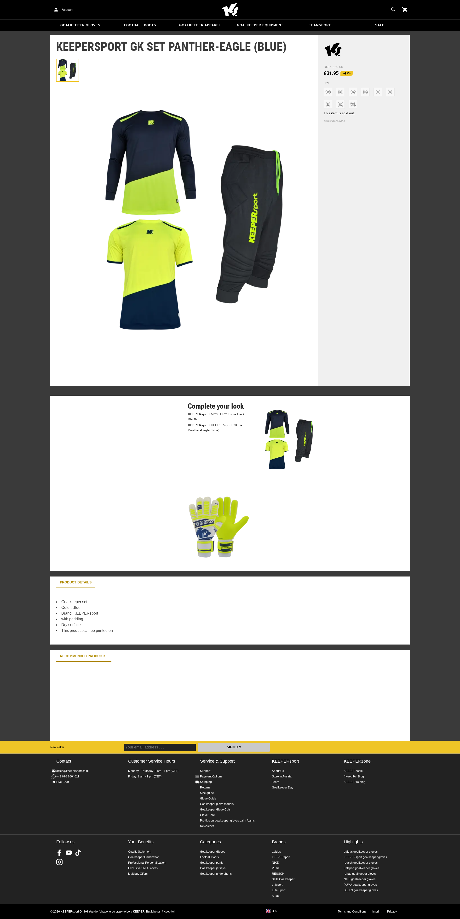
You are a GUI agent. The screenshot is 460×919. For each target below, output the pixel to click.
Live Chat (62, 782)
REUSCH (278, 873)
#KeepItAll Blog (354, 776)
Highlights (353, 841)
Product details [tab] (76, 582)
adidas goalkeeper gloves (361, 851)
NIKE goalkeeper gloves (359, 879)
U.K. (275, 911)
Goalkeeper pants (211, 862)
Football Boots (140, 25)
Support (205, 771)
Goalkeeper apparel (200, 25)
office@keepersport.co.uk (72, 771)
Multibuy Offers (138, 873)
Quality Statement (139, 851)
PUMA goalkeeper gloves (360, 884)
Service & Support (217, 761)
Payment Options (211, 776)
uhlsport (277, 884)
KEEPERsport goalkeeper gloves (365, 857)
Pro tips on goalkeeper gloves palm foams (227, 820)
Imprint (376, 911)
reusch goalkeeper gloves (361, 862)
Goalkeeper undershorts (216, 873)
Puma (276, 868)
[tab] (67, 70)
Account (67, 9)
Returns (205, 787)
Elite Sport (278, 890)
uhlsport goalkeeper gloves (361, 868)
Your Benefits (141, 841)
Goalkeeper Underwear (143, 857)
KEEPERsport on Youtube (69, 853)
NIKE (275, 862)
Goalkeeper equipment (260, 25)
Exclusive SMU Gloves (143, 868)
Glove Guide (208, 798)
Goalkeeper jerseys (212, 868)
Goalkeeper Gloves (80, 25)
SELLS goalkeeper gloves (361, 890)
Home (230, 10)
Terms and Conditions (352, 911)
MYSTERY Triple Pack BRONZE (216, 416)
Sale (380, 25)
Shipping (206, 782)
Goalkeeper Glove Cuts (215, 809)
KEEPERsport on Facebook (59, 853)
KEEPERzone (357, 761)
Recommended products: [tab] (84, 656)
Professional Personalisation (147, 862)
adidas (276, 851)
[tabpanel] (134, 616)
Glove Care (207, 815)
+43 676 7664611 (67, 776)
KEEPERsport (285, 761)
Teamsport (320, 25)
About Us (278, 771)
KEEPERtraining (354, 782)
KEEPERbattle (353, 771)
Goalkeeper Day (282, 787)
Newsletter (57, 747)
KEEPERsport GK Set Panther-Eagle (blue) (215, 427)
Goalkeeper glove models (217, 804)
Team (275, 782)
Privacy (392, 911)
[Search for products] (393, 9)
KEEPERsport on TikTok (78, 853)
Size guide (207, 793)
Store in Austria (282, 776)
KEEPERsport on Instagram (59, 862)
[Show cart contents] (405, 9)
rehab (276, 895)
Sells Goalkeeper (283, 879)
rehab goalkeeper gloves (360, 873)
